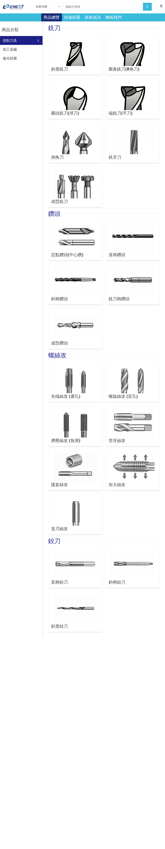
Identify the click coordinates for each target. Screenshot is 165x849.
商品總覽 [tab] (52, 17)
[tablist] (82, 17)
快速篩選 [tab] (72, 17)
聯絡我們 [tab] (113, 17)
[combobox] (48, 7)
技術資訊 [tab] (93, 17)
